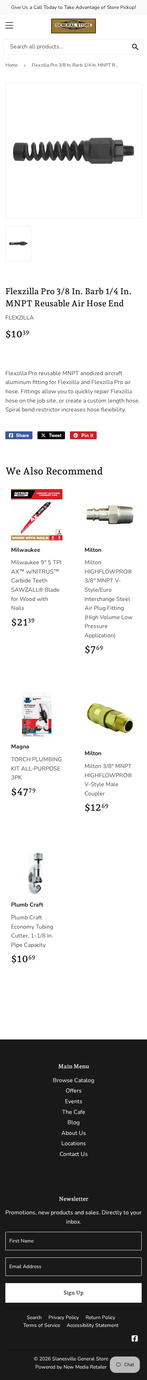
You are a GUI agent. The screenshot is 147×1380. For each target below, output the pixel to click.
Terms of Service (41, 1325)
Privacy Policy (64, 1317)
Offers (74, 1091)
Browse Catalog (73, 1080)
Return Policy (100, 1317)
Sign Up (73, 1293)
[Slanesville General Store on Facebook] (135, 1339)
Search (34, 1317)
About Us (73, 1133)
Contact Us (74, 1154)
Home (11, 65)
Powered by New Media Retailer (71, 1367)
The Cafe (73, 1112)
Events (73, 1101)
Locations (73, 1143)
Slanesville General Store (80, 1358)
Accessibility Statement (92, 1325)
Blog (73, 1122)
